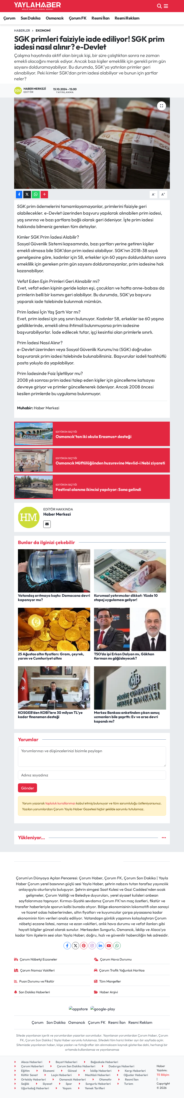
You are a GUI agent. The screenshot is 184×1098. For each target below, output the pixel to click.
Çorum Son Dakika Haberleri (75, 1066)
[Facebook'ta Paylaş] (19, 194)
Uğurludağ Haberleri (34, 1088)
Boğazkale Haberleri (104, 1062)
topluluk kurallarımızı (60, 803)
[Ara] (159, 6)
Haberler (22, 30)
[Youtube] (108, 945)
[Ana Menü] (166, 6)
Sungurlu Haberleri (98, 1083)
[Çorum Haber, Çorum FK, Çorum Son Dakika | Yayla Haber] (37, 6)
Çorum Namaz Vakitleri (37, 970)
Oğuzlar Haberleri (135, 1075)
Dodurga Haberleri (121, 1066)
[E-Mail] (47, 524)
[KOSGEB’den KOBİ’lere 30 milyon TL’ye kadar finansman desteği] (54, 687)
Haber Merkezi (57, 514)
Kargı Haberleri (135, 1070)
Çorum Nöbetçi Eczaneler (38, 959)
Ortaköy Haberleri (33, 1079)
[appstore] (78, 1008)
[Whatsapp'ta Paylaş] (36, 194)
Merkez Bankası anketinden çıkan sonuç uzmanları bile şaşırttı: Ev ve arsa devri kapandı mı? (127, 716)
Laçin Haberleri (61, 1075)
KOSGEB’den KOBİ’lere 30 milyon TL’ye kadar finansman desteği (50, 714)
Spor (68, 1083)
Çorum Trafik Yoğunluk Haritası (122, 970)
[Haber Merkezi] (28, 516)
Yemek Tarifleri (94, 1088)
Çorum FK (77, 18)
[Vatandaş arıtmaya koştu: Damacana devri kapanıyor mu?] (54, 570)
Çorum (9, 18)
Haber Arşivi (109, 992)
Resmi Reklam (127, 18)
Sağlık (24, 1083)
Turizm (128, 1083)
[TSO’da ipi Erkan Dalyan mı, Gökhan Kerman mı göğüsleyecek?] (130, 628)
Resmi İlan (100, 18)
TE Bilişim (163, 1074)
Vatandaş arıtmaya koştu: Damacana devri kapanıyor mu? (54, 597)
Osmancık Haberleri (72, 1079)
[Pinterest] (84, 945)
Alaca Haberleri (31, 1062)
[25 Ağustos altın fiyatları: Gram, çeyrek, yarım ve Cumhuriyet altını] (54, 628)
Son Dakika (31, 18)
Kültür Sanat (29, 1075)
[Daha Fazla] (44, 194)
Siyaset (47, 1083)
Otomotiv (105, 1079)
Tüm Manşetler (110, 981)
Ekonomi (43, 30)
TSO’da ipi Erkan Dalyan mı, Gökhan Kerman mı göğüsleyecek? (124, 656)
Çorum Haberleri (32, 1066)
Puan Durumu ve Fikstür (36, 981)
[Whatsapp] (117, 945)
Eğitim (25, 1070)
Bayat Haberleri (66, 1062)
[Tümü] (164, 837)
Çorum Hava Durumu (116, 959)
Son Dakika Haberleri (34, 992)
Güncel (72, 1070)
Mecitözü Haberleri (97, 1075)
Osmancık (55, 18)
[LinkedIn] (100, 945)
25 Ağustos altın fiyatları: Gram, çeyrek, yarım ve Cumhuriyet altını (51, 656)
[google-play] (103, 1008)
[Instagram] (92, 945)
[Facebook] (67, 945)
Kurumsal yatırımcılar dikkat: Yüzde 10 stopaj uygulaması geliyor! (126, 597)
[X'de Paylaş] (27, 194)
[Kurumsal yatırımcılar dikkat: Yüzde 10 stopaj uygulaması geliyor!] (130, 570)
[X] (75, 945)
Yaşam (66, 1088)
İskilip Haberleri (100, 1070)
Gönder (27, 788)
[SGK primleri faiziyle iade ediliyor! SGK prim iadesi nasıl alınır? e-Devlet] (92, 143)
